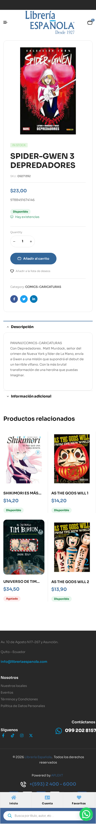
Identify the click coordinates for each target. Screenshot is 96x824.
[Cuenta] (47, 797)
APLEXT (57, 775)
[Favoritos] (79, 797)
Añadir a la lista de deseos (33, 271)
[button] (86, 814)
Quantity (16, 232)
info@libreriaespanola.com (24, 661)
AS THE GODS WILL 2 (70, 581)
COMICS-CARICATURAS (43, 287)
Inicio (13, 803)
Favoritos (79, 803)
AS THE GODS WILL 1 (69, 493)
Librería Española (38, 757)
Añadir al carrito (36, 259)
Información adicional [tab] (31, 396)
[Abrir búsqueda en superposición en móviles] (48, 815)
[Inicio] (13, 797)
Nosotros (9, 677)
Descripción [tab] (22, 326)
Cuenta (47, 803)
